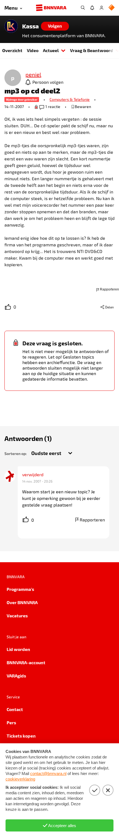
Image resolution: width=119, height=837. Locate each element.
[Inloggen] (101, 7)
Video (32, 50)
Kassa (30, 26)
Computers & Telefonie (70, 99)
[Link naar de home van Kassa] (11, 26)
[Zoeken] (82, 7)
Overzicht (12, 50)
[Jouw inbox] (92, 7)
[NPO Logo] (111, 7)
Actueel (51, 50)
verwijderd (32, 474)
